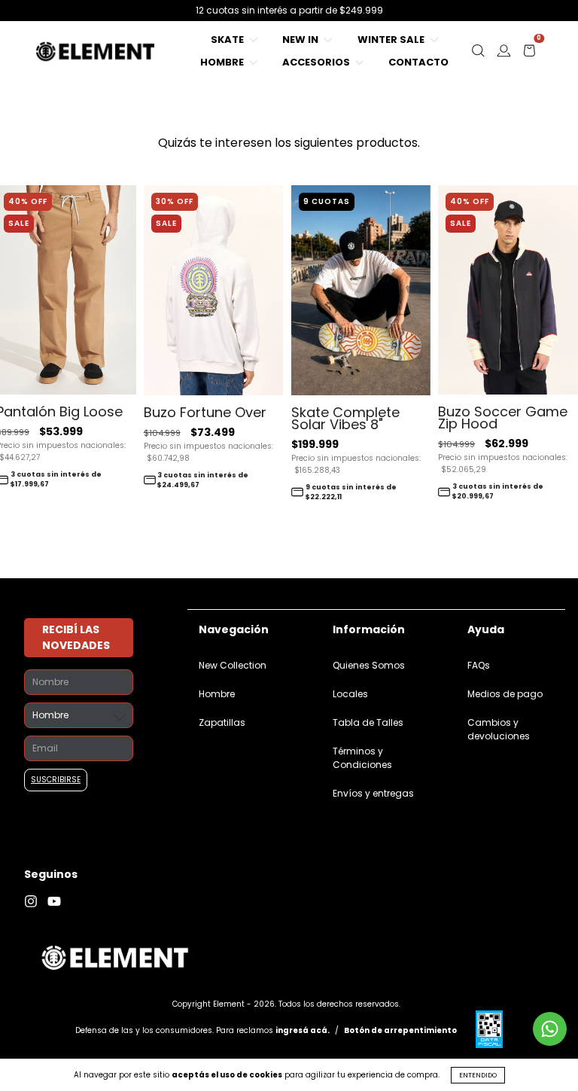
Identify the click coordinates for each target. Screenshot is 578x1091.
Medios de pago (505, 693)
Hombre (223, 62)
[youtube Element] (57, 901)
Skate (228, 39)
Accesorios (317, 62)
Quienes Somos (369, 665)
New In (301, 39)
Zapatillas (222, 722)
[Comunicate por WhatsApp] (550, 1029)
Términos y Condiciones (362, 758)
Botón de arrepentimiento (400, 1030)
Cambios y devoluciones (498, 729)
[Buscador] (478, 54)
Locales (350, 693)
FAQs (478, 665)
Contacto (418, 62)
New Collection (232, 665)
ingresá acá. (302, 1030)
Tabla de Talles (368, 722)
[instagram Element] (35, 901)
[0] (529, 54)
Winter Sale (392, 39)
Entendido (478, 1075)
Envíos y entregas (373, 793)
